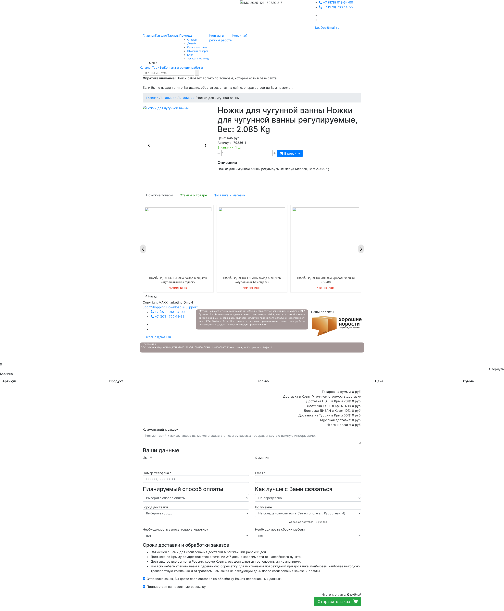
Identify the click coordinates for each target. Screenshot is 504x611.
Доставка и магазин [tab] (229, 195)
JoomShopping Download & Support (170, 307)
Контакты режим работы (183, 67)
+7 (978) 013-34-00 (337, 2)
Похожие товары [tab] (159, 195)
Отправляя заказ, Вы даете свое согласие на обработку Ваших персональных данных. (214, 579)
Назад (152, 296)
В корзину (291, 153)
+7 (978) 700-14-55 (337, 7)
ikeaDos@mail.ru (326, 28)
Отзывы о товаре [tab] (193, 195)
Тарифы (158, 67)
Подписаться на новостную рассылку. (176, 587)
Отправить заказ (335, 601)
